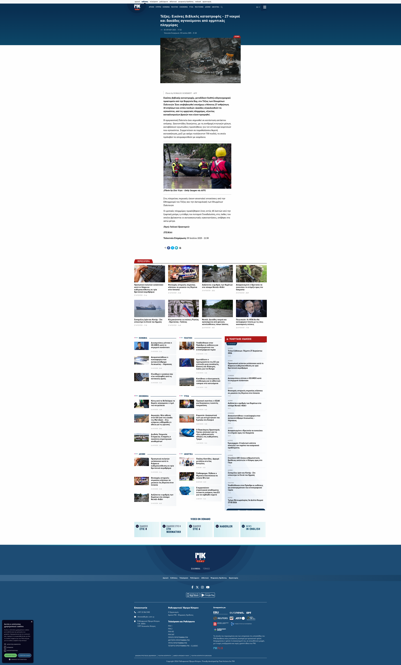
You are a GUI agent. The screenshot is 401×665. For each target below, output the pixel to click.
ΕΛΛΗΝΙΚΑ (195, 569)
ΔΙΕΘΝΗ (236, 37)
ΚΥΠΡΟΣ (230, 348)
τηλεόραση (154, 2)
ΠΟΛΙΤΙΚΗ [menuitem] (174, 7)
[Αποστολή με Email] (176, 247)
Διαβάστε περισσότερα (20, 640)
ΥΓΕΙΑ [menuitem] (191, 7)
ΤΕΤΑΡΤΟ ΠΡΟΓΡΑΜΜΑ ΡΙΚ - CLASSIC (183, 646)
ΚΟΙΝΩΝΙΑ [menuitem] (166, 7)
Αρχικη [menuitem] (151, 7)
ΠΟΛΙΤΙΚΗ (188, 338)
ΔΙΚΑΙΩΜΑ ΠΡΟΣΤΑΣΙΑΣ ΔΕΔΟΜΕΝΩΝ (145, 655)
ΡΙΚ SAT (171, 635)
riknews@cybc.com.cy (145, 617)
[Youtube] (207, 587)
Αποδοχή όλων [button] (10, 655)
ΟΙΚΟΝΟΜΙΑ (143, 396)
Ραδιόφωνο (194, 578)
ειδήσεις (145, 2)
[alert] (17, 641)
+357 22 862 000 (143, 612)
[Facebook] (193, 587)
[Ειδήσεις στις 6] (200, 529)
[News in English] (253, 529)
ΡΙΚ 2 (170, 629)
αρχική (137, 2)
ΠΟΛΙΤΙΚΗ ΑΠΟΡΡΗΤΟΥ (164, 655)
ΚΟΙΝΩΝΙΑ (143, 338)
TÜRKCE (206, 569)
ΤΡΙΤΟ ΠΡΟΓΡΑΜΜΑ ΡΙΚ (177, 643)
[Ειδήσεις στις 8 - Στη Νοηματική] (173, 529)
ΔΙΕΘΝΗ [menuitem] (208, 7)
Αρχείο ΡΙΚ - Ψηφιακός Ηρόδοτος (180, 615)
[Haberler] (226, 529)
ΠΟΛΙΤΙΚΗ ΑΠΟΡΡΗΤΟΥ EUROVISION (201, 655)
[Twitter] (197, 587)
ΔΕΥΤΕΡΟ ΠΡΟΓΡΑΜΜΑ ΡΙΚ (179, 640)
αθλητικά (173, 2)
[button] (5, 644)
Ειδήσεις (173, 578)
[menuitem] (221, 7)
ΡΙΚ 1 (170, 626)
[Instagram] (202, 587)
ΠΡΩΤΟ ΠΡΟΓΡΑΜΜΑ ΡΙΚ (178, 637)
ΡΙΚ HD (171, 632)
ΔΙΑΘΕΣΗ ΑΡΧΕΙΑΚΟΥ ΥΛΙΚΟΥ (181, 655)
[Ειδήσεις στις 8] (147, 529)
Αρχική (165, 578)
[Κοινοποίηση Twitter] (172, 247)
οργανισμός (206, 2)
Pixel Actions (224, 661)
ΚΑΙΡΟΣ (230, 498)
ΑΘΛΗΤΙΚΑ (188, 454)
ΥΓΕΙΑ (186, 396)
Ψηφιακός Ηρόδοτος (219, 578)
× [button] (31, 622)
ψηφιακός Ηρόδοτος (186, 2)
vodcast (198, 2)
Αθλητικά (205, 578)
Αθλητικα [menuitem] (215, 7)
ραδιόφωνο (163, 2)
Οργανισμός (233, 578)
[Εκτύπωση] (180, 248)
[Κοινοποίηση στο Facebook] (168, 247)
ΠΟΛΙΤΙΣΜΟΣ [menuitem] (199, 7)
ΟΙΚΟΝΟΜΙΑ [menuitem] (184, 7)
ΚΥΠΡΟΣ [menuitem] (158, 7)
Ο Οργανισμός (173, 612)
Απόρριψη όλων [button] (24, 655)
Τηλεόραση (184, 578)
